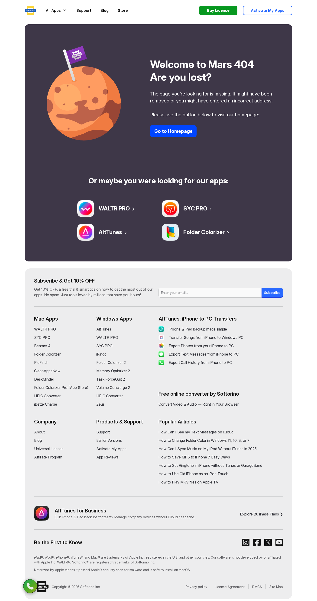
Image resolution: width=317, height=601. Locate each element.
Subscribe (272, 293)
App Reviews (107, 457)
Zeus (100, 404)
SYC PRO (195, 208)
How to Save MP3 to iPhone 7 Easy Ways (194, 457)
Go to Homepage (173, 131)
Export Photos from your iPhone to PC (201, 345)
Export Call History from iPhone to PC (200, 362)
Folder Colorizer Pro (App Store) (61, 387)
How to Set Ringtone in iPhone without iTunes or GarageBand (210, 465)
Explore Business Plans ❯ (261, 514)
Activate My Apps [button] (267, 10)
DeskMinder (44, 379)
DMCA (257, 587)
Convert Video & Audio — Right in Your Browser (198, 404)
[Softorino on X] (268, 542)
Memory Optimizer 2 (113, 371)
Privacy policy (196, 587)
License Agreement (230, 587)
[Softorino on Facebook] (257, 542)
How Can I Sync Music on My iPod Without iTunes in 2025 (207, 448)
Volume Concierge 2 (113, 387)
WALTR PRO (114, 208)
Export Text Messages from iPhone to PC (204, 354)
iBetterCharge (45, 404)
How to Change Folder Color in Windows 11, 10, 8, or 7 (203, 440)
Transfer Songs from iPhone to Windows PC (206, 337)
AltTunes (110, 232)
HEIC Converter (47, 396)
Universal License (49, 448)
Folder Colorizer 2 (111, 362)
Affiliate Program (48, 457)
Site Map (276, 587)
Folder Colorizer (204, 232)
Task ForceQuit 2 (110, 379)
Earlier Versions (109, 440)
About (39, 432)
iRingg (101, 354)
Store (123, 10)
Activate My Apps (111, 448)
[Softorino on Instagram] (245, 542)
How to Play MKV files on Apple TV (188, 482)
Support (84, 10)
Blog (104, 10)
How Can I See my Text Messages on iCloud (195, 432)
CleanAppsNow (47, 371)
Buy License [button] (218, 10)
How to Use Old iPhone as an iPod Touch (193, 473)
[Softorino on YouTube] (279, 542)
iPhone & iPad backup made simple (198, 329)
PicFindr (41, 362)
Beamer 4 (42, 345)
